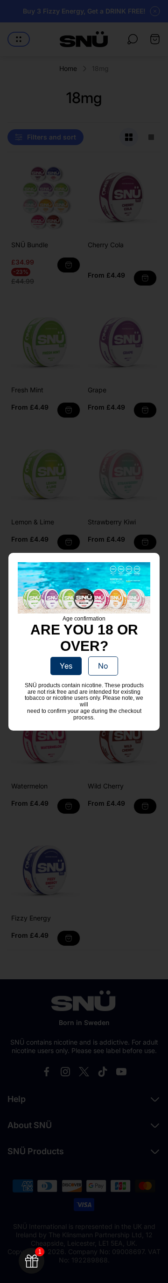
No (103, 665)
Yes (66, 665)
